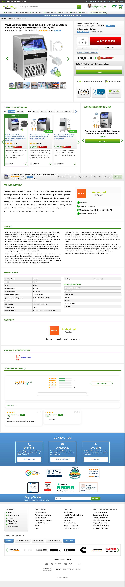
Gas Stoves (67, 520)
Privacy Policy (12, 521)
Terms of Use (12, 524)
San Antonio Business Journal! (71, 15)
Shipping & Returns (14, 515)
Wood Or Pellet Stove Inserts (73, 515)
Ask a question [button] (101, 383)
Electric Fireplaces (70, 523)
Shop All (37, 528)
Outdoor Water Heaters (100, 515)
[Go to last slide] (3, 142)
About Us (11, 512)
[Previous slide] (7, 550)
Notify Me (99, 72)
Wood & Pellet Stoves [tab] (23, 540)
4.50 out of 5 (28, 382)
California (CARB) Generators (44, 520)
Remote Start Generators (43, 515)
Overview (61, 177)
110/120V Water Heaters (101, 526)
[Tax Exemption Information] (97, 52)
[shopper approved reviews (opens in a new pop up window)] (84, 92)
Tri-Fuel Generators (41, 518)
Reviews (118, 177)
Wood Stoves (68, 512)
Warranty (97, 177)
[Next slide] (78, 142)
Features (72, 177)
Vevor (10, 18)
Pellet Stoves (68, 518)
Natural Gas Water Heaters (101, 520)
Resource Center (13, 527)
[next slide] (68, 59)
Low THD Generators (41, 523)
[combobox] (47, 7)
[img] (11, 412)
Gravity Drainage (96, 32)
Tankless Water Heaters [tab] (53, 540)
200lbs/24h (81, 26)
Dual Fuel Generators (41, 512)
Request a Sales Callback (98, 12)
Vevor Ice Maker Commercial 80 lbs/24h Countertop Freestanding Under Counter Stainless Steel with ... (102, 132)
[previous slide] (7, 59)
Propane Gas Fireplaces (71, 528)
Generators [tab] (9, 540)
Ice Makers (4, 18)
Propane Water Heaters (100, 523)
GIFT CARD (103, 1)
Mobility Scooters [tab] (38, 540)
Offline (96, 459)
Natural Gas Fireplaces (71, 526)
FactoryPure (67, 559)
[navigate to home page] (10, 6)
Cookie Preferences (62, 577)
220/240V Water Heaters (101, 528)
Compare (11, 164)
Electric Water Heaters (100, 518)
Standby (37, 526)
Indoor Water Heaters (100, 512)
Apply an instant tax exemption (88, 52)
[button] (43, 30)
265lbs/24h (90, 26)
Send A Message (62, 459)
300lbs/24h (100, 26)
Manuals (107, 177)
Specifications (84, 177)
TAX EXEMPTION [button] (91, 1)
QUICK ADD (102, 141)
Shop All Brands (69, 540)
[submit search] (79, 7)
